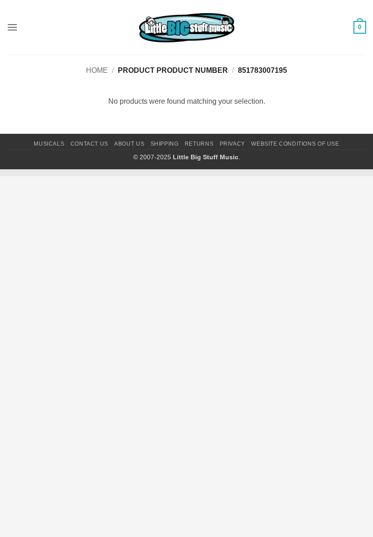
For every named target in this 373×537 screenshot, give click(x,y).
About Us (129, 144)
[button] (12, 27)
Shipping (165, 144)
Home (97, 70)
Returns (199, 144)
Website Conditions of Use (295, 144)
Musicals (49, 144)
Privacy (232, 144)
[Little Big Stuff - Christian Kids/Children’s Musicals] (186, 27)
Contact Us (89, 144)
